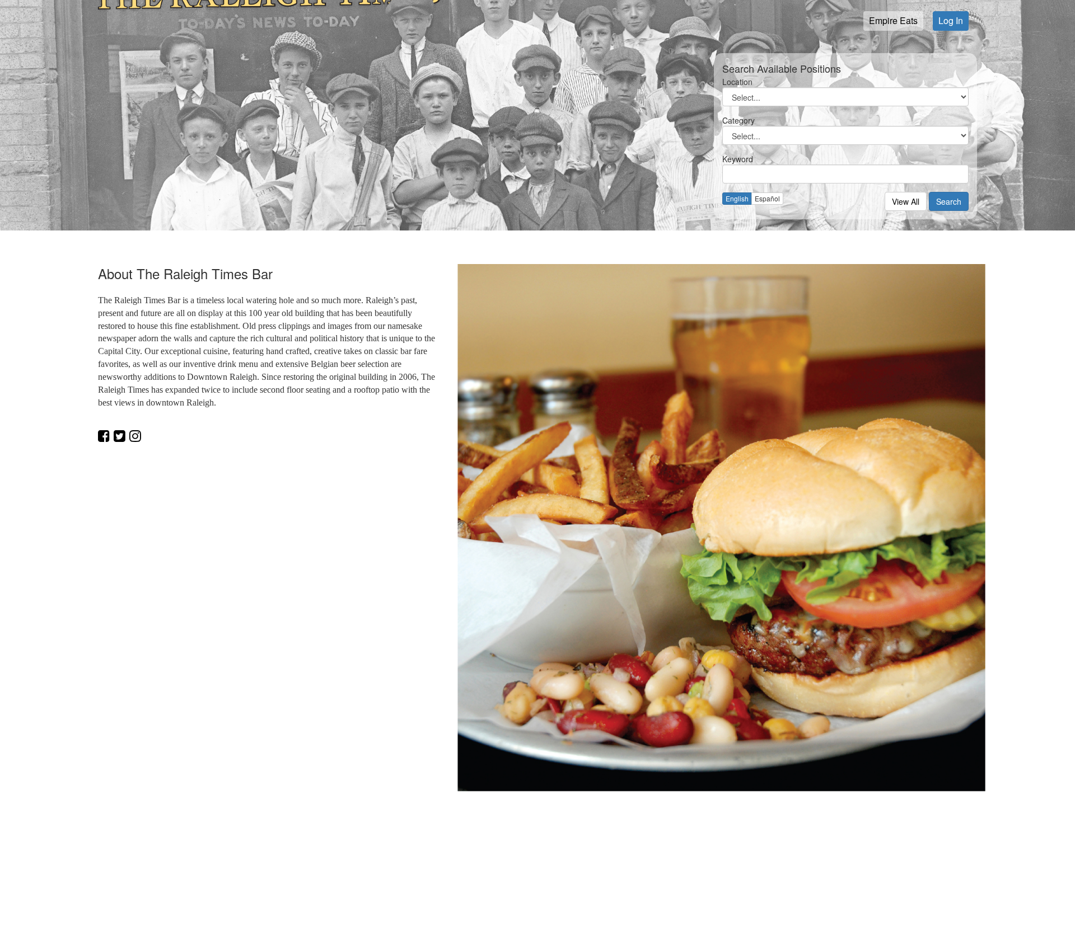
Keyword (737, 158)
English (737, 198)
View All (905, 201)
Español (767, 198)
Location (737, 81)
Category (738, 120)
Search (948, 201)
